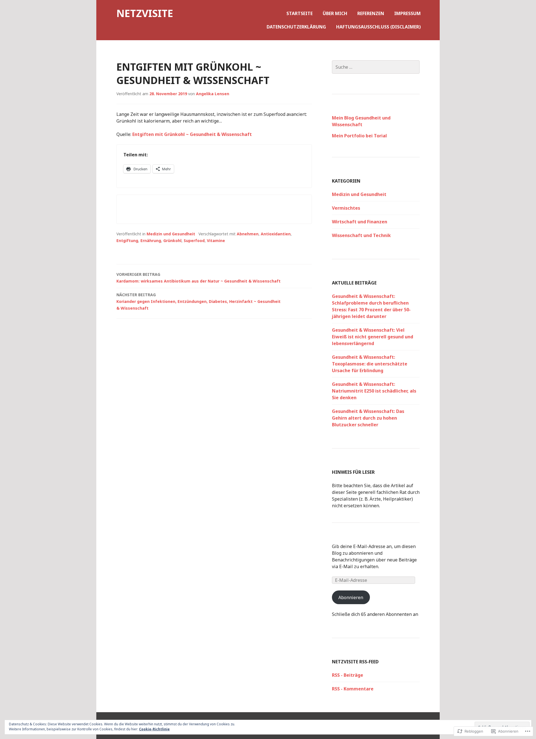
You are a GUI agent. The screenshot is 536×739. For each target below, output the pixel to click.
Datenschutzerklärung (296, 27)
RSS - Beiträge (347, 675)
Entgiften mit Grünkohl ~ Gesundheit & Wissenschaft (192, 134)
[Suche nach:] (376, 67)
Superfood (194, 240)
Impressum (407, 13)
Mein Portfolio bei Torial (359, 136)
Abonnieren (350, 597)
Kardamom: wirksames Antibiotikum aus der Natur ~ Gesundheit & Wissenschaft (198, 278)
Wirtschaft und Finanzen (359, 222)
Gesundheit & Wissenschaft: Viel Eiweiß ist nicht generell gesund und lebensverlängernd (372, 336)
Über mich (335, 13)
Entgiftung (127, 240)
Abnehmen (248, 233)
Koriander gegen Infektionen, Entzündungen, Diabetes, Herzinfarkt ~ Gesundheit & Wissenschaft (198, 301)
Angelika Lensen (212, 93)
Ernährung (150, 240)
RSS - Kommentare (353, 689)
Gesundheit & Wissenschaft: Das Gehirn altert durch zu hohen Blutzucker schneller (368, 418)
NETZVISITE (144, 13)
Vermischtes (346, 208)
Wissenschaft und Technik (361, 235)
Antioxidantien (276, 233)
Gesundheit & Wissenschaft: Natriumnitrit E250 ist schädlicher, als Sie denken (374, 391)
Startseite (299, 13)
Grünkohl (172, 240)
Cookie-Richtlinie (154, 729)
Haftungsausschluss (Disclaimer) (378, 27)
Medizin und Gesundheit (171, 233)
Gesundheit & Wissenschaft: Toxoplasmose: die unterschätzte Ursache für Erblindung (369, 364)
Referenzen (370, 13)
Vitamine (216, 240)
